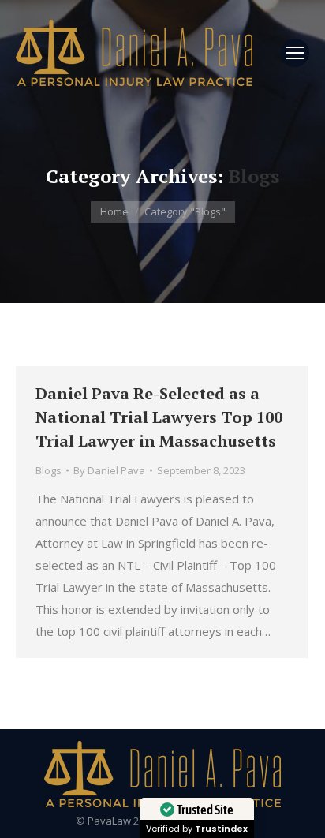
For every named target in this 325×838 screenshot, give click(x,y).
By (109, 470)
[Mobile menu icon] (295, 53)
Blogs (48, 470)
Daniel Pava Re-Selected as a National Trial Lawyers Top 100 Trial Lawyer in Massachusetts (158, 417)
